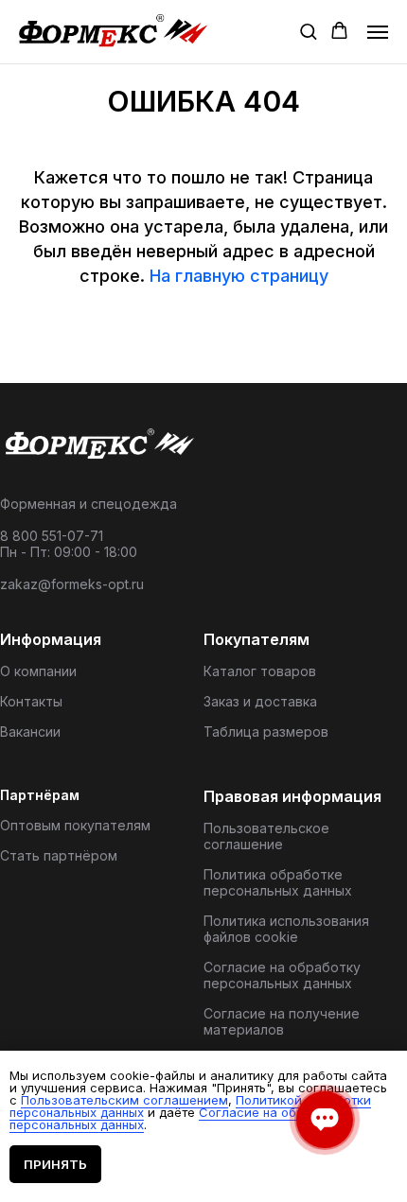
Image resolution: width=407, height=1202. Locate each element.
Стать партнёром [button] (58, 855)
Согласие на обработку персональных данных (282, 975)
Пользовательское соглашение (266, 836)
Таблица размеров (266, 731)
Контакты (31, 701)
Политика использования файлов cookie (286, 929)
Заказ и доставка (260, 701)
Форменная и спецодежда (88, 504)
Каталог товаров (260, 671)
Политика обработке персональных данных (278, 882)
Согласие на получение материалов (282, 1021)
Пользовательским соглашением (124, 1099)
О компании (38, 671)
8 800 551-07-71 (51, 536)
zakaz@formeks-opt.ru (72, 584)
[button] (308, 31)
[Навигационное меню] (377, 32)
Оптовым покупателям (75, 825)
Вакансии (30, 731)
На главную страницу (239, 276)
